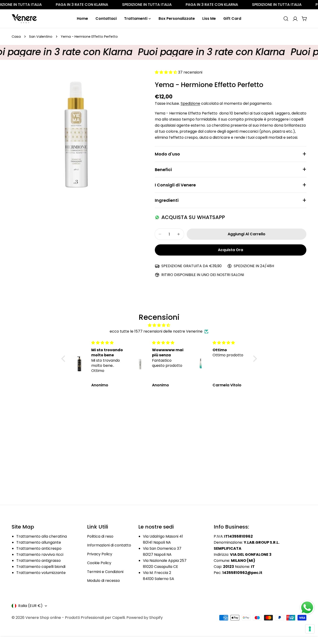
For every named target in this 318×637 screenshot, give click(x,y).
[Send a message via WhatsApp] (307, 607)
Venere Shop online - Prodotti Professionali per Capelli (75, 617)
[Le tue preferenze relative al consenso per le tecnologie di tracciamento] (309, 628)
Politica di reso (100, 536)
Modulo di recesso (103, 580)
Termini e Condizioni (105, 571)
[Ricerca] (286, 18)
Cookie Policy (99, 563)
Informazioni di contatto (109, 545)
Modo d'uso (167, 154)
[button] (64, 358)
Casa (16, 36)
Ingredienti (167, 200)
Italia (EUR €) (30, 605)
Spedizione (190, 103)
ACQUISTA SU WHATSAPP (193, 217)
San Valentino (40, 36)
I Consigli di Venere (175, 185)
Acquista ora (230, 250)
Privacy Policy (99, 554)
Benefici (163, 169)
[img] (159, 325)
